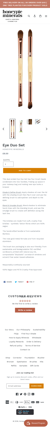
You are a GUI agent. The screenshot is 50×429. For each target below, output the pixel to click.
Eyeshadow (22, 362)
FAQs (16, 334)
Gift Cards (34, 366)
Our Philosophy (23, 330)
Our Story (9, 330)
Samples (23, 366)
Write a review (25, 310)
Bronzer (10, 362)
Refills (14, 366)
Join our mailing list (25, 373)
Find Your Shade (28, 334)
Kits (41, 362)
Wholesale (36, 338)
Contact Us (25, 349)
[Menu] (46, 16)
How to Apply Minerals (19, 338)
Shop (8, 358)
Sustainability (39, 330)
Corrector (17, 358)
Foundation (30, 358)
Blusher (41, 358)
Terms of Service (32, 345)
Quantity (6, 160)
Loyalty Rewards (16, 342)
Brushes (33, 362)
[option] (12, 128)
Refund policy (16, 345)
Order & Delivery (34, 342)
